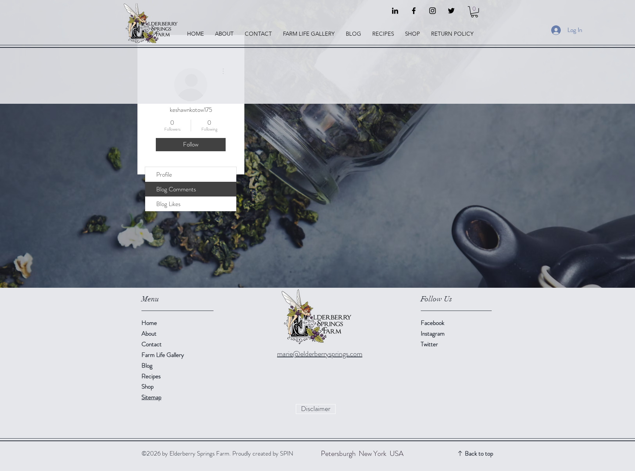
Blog (147, 365)
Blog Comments (176, 189)
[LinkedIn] (395, 10)
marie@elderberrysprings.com (319, 353)
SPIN (286, 453)
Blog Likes (168, 203)
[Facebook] (413, 10)
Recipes (151, 376)
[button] (474, 11)
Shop (147, 386)
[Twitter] (451, 10)
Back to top (479, 453)
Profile (164, 174)
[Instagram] (432, 10)
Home (149, 322)
